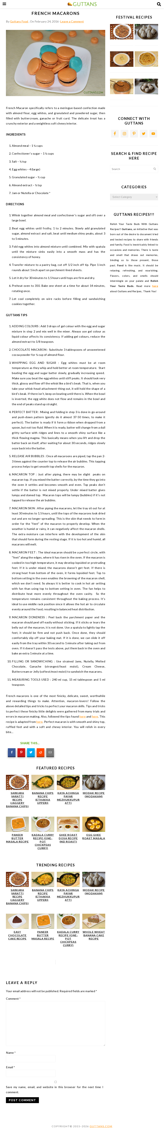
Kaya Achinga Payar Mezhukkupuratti (68, 797)
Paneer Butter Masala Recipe (17, 838)
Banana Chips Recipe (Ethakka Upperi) (43, 797)
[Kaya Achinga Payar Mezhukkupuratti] (68, 788)
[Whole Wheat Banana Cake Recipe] (93, 927)
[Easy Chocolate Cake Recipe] (17, 927)
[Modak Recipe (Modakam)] (93, 788)
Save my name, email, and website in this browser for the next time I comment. (54, 1089)
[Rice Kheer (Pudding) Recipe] (121, 65)
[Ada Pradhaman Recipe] (121, 93)
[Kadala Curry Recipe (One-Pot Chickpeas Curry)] (42, 830)
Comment (13, 998)
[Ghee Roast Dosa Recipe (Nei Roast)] (68, 830)
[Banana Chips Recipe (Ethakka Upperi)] (42, 788)
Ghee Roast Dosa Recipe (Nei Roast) (68, 838)
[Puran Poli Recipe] (146, 65)
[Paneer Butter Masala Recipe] (17, 830)
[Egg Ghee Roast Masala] (93, 830)
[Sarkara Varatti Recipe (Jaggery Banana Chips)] (17, 788)
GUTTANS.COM (101, 1126)
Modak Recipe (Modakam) (94, 794)
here (82, 716)
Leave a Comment (72, 21)
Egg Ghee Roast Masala (93, 836)
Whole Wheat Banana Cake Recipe (94, 935)
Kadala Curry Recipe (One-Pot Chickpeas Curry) (43, 841)
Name (11, 1052)
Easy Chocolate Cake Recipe (17, 935)
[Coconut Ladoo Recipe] (146, 93)
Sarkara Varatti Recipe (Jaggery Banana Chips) (17, 799)
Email (10, 1067)
